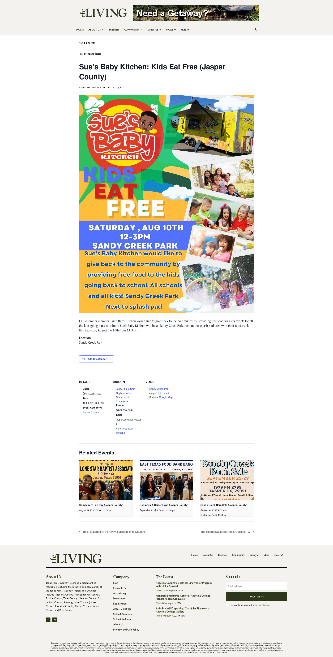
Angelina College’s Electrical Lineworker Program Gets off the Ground (184, 584)
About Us (94, 29)
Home (80, 29)
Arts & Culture (163, 616)
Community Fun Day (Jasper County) (101, 505)
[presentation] (106, 480)
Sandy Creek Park (159, 389)
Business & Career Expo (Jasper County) (164, 505)
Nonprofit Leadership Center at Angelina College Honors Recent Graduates (183, 597)
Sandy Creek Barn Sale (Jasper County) (223, 505)
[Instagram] (54, 619)
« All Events (87, 43)
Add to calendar (97, 359)
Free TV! (185, 29)
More (169, 29)
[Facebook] (48, 619)
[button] (255, 30)
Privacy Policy (262, 604)
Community (132, 29)
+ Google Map (165, 397)
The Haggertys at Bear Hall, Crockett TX (225, 532)
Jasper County (91, 412)
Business (114, 29)
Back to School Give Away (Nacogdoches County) (113, 532)
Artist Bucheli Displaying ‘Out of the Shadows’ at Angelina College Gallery (183, 610)
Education (161, 603)
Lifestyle (152, 29)
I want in (254, 596)
